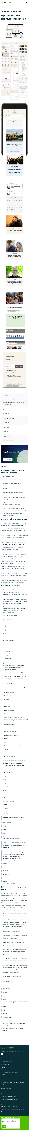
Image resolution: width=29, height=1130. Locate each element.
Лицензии (3, 1067)
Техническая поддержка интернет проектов (12, 1111)
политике (9, 1122)
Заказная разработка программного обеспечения (13, 1102)
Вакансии (3, 1070)
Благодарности (5, 1064)
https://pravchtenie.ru (8, 440)
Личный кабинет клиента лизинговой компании (13, 1109)
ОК (4, 1126)
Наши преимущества (6, 1061)
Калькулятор (8, 459)
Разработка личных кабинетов (8, 1096)
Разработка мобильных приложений (10, 1099)
